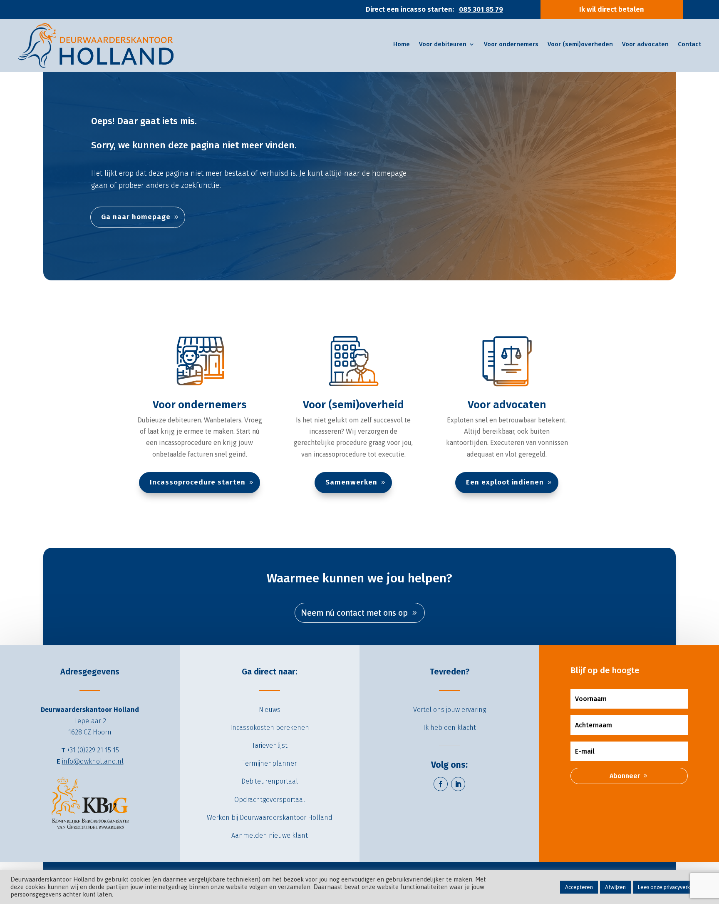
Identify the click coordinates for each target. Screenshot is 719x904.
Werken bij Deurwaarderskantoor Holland (269, 818)
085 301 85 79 (481, 9)
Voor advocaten (507, 404)
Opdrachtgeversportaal (269, 800)
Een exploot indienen (505, 482)
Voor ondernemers (200, 404)
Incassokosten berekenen (269, 728)
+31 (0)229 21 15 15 (93, 750)
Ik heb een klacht (449, 728)
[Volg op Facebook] (441, 784)
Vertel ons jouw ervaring (449, 710)
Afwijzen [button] (615, 887)
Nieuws (269, 710)
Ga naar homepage (136, 216)
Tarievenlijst (270, 745)
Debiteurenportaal (269, 781)
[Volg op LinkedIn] (458, 784)
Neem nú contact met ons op (354, 612)
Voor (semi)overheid (353, 404)
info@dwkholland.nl (93, 761)
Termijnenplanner (270, 763)
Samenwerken (351, 482)
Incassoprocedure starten (197, 482)
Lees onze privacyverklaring (671, 887)
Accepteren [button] (579, 887)
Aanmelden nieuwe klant (269, 835)
